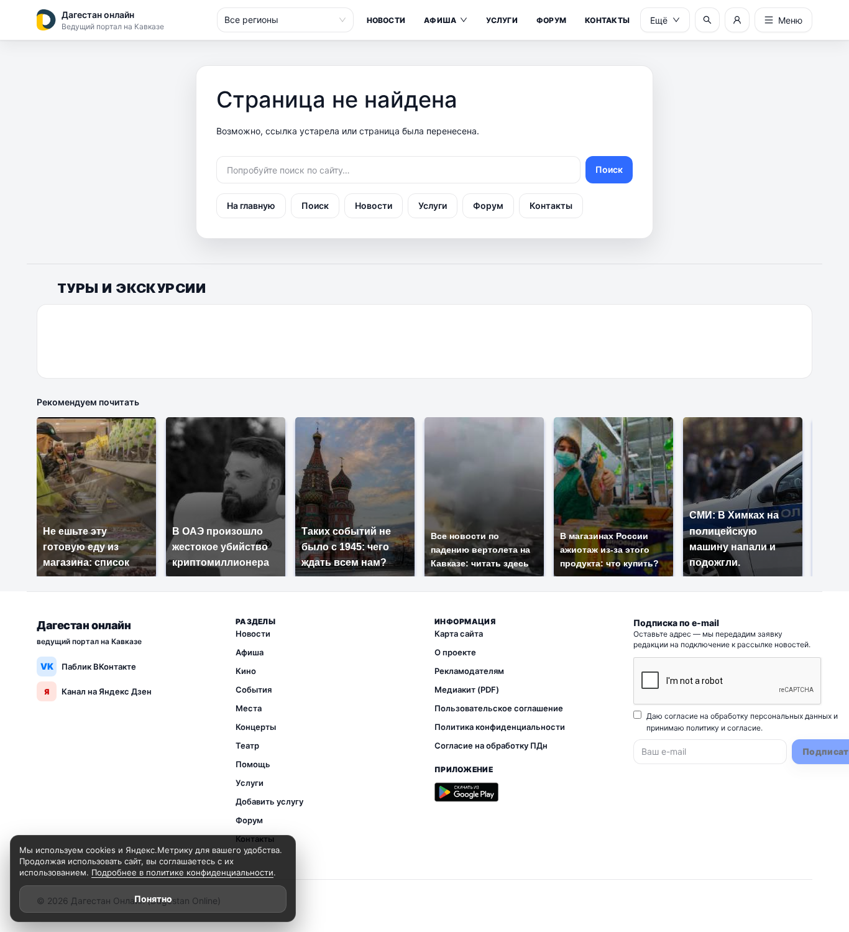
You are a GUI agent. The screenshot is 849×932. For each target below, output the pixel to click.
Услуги (501, 20)
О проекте (455, 652)
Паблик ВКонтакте (88, 666)
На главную (251, 205)
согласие (744, 727)
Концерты (256, 727)
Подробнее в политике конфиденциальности (182, 872)
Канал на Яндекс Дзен (98, 691)
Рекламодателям (469, 671)
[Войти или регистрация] (737, 19)
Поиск (609, 169)
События (254, 689)
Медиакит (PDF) (466, 689)
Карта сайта (458, 634)
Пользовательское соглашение (498, 708)
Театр (247, 745)
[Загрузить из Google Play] (466, 792)
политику (702, 727)
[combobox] (279, 20)
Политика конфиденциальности (499, 727)
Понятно (153, 898)
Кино (246, 671)
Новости (386, 20)
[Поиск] (707, 19)
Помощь (253, 764)
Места (249, 708)
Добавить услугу (269, 801)
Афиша (440, 20)
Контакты (607, 20)
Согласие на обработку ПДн (491, 745)
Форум (551, 20)
